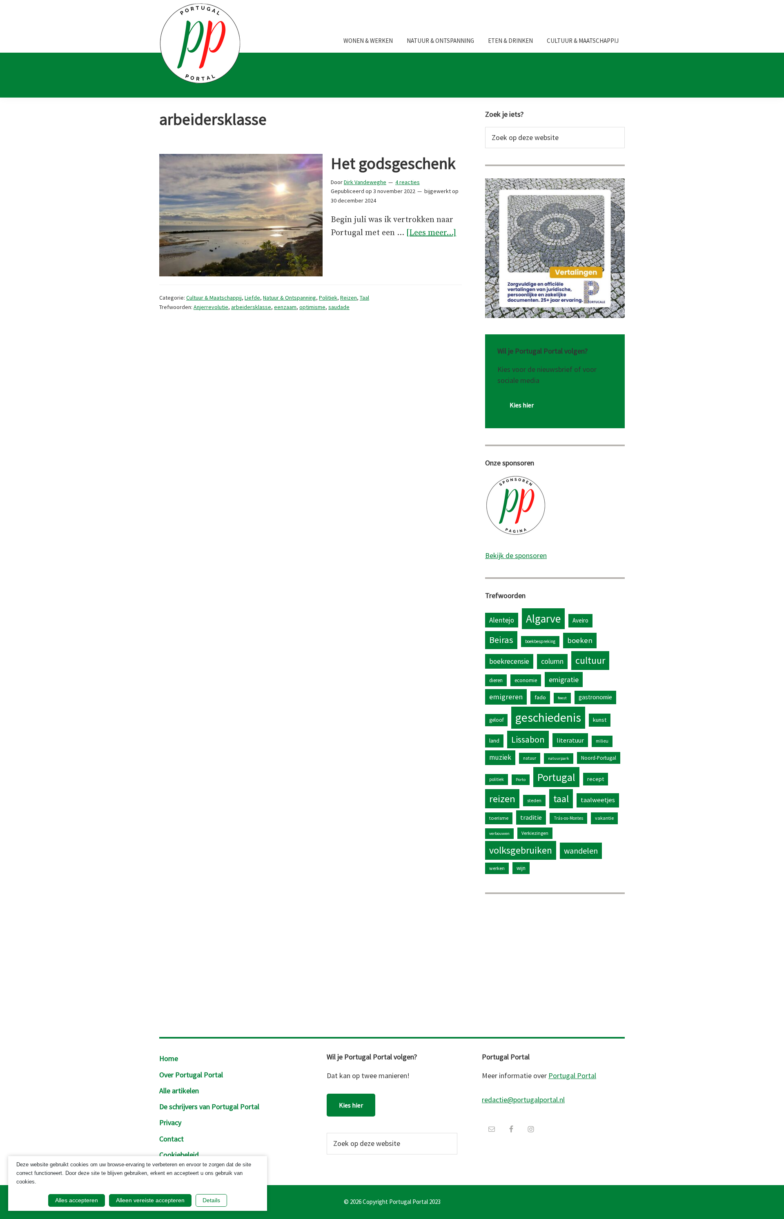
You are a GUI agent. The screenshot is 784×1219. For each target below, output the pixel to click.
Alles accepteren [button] (76, 1200)
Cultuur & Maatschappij (214, 297)
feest (562, 698)
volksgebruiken (520, 850)
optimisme (312, 307)
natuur (529, 758)
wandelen (581, 850)
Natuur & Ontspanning (289, 297)
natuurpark (558, 758)
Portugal (556, 777)
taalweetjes (598, 800)
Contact (171, 1138)
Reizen (348, 297)
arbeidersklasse (251, 307)
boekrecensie (509, 661)
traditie (531, 817)
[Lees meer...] (431, 233)
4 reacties (407, 182)
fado (540, 697)
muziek (500, 757)
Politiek (328, 297)
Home (168, 1058)
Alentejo (501, 620)
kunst (599, 719)
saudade (339, 307)
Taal (364, 297)
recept (595, 779)
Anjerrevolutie (211, 307)
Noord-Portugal (598, 757)
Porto (521, 779)
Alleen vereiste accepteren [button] (150, 1200)
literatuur (570, 740)
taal (561, 798)
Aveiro (580, 620)
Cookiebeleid (179, 1154)
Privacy (170, 1122)
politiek (496, 779)
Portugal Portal (572, 1075)
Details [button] (211, 1200)
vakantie (604, 818)
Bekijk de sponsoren (516, 555)
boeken (579, 640)
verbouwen (499, 833)
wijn (521, 868)
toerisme (498, 818)
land (494, 740)
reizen (502, 798)
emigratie (564, 679)
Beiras (501, 639)
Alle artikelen (179, 1090)
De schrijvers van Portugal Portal (209, 1106)
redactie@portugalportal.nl (523, 1099)
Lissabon (528, 739)
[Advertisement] (555, 963)
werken (497, 868)
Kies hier (522, 405)
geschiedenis (548, 717)
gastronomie (595, 697)
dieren (496, 680)
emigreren (506, 696)
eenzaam (285, 307)
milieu (602, 741)
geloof (496, 719)
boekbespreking (540, 641)
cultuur (590, 660)
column (552, 661)
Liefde (252, 297)
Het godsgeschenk (393, 163)
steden (534, 800)
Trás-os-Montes (568, 818)
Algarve (543, 618)
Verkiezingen (534, 833)
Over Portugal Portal (191, 1074)
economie (525, 680)
